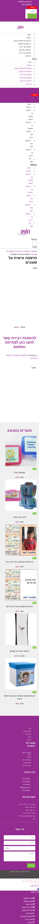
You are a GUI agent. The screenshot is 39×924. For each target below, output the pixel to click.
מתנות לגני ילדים (25, 47)
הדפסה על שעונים (20, 355)
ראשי (29, 35)
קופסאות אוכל (19, 473)
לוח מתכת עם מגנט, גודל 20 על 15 (19, 562)
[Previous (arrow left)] (37, 884)
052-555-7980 (33, 91)
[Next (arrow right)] (33, 884)
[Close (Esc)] (37, 881)
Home (34, 251)
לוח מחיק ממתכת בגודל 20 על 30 (19, 606)
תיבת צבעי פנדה (19, 517)
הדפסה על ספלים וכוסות (22, 41)
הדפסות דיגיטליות (23, 251)
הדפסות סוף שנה (25, 50)
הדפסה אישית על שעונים (19, 651)
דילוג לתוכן (34, 886)
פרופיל (28, 38)
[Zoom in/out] (25, 881)
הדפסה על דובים (25, 53)
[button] (32, 7)
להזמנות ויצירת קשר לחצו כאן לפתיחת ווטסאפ (19, 342)
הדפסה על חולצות (24, 44)
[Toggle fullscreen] (29, 881)
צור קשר (28, 56)
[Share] (33, 881)
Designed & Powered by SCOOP (19, 874)
